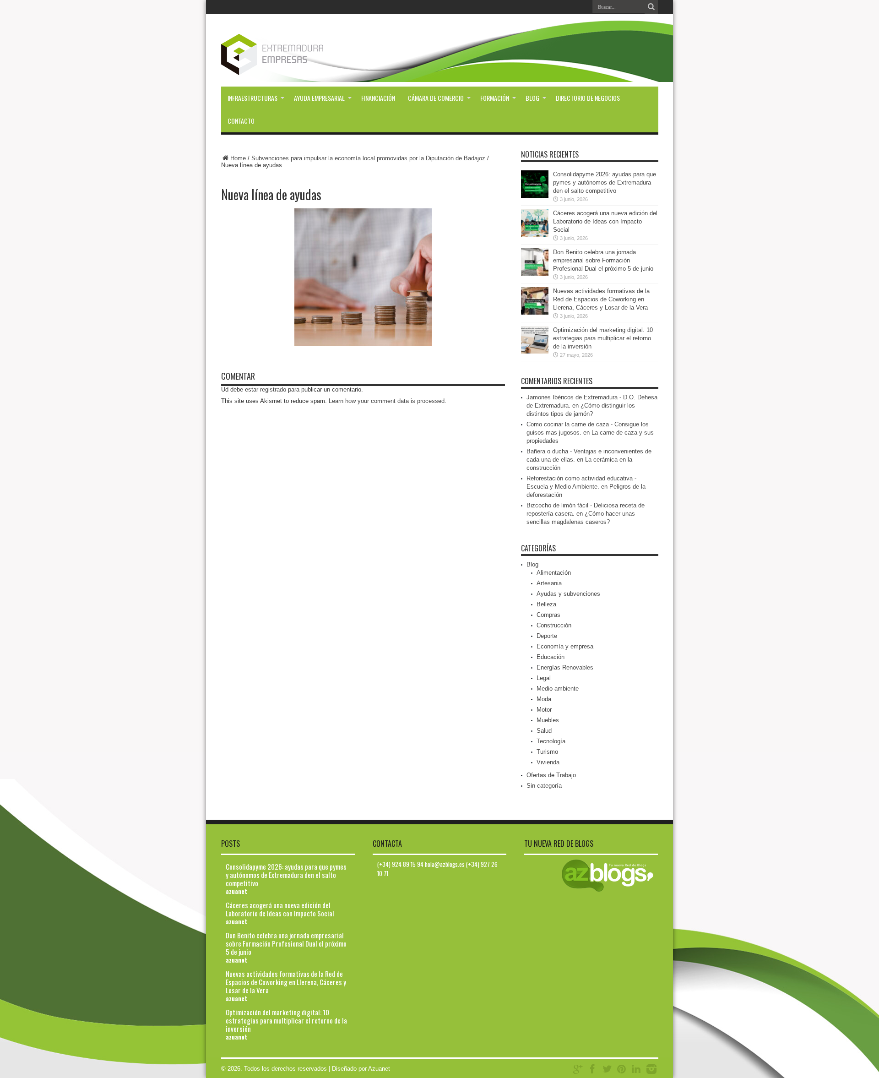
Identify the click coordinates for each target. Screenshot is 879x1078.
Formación (494, 98)
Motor (544, 709)
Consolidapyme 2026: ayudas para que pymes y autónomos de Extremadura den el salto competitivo (604, 182)
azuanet (236, 891)
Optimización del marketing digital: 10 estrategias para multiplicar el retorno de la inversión (603, 338)
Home (238, 158)
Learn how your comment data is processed (387, 400)
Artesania (549, 583)
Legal (544, 678)
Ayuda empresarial (319, 98)
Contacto (241, 120)
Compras (548, 614)
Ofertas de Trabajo (551, 775)
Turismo (547, 751)
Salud (544, 730)
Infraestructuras (252, 98)
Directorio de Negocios (588, 98)
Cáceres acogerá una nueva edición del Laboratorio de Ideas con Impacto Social (605, 221)
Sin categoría (544, 785)
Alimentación (554, 572)
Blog (532, 98)
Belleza (546, 604)
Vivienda (548, 762)
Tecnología (551, 741)
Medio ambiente (558, 688)
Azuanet (379, 1068)
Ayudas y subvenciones (568, 593)
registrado (273, 389)
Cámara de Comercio (436, 98)
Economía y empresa (565, 646)
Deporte (547, 635)
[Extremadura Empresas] (297, 54)
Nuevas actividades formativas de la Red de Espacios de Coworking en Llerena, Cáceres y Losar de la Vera (601, 299)
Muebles (548, 720)
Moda (544, 699)
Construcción (554, 625)
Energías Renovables (565, 667)
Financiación (378, 98)
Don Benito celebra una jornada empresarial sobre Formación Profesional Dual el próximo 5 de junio (603, 260)
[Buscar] (651, 7)
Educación (550, 656)
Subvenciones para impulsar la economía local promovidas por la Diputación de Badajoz (368, 158)
